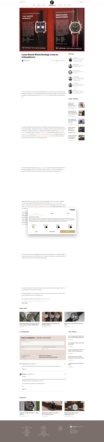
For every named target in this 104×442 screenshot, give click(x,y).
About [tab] (68, 213)
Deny (36, 231)
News (23, 303)
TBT (43, 430)
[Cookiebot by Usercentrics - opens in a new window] (70, 210)
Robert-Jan (24, 374)
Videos (69, 5)
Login (23, 357)
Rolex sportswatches (43, 132)
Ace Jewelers (43, 167)
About (64, 5)
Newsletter (26, 434)
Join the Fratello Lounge (27, 427)
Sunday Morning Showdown (44, 434)
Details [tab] (52, 213)
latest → (82, 308)
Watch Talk (43, 432)
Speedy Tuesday (44, 427)
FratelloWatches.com (26, 224)
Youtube (60, 430)
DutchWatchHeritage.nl (45, 298)
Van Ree (26, 303)
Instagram (60, 428)
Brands (44, 5)
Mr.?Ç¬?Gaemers (54, 203)
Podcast (60, 5)
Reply (25, 369)
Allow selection (52, 231)
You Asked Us (43, 431)
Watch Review (43, 433)
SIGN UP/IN (81, 1)
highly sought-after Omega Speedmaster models (44, 134)
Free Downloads (26, 432)
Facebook (60, 427)
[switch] (45, 227)
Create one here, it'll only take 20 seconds (48, 357)
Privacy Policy (73, 433)
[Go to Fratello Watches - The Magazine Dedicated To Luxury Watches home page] (52, 1)
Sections (39, 5)
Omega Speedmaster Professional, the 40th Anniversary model (37, 206)
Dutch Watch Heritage (44, 95)
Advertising (26, 431)
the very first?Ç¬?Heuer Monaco (43, 135)
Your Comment (23, 340)
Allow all (67, 231)
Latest (34, 5)
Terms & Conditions (74, 432)
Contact (26, 435)
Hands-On (44, 428)
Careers (26, 430)
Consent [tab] (35, 213)
